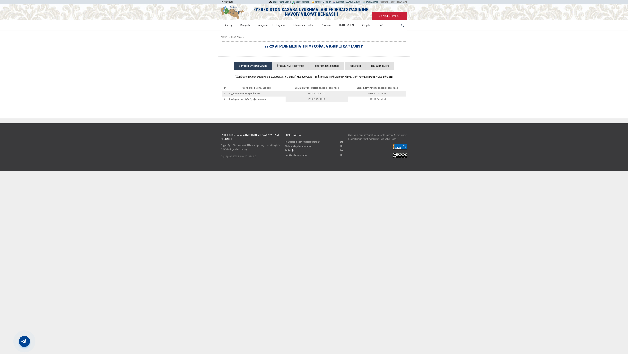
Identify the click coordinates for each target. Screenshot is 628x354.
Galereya (326, 25)
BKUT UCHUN (346, 25)
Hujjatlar (281, 25)
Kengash (245, 25)
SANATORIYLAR (389, 16)
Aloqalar (366, 25)
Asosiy (228, 25)
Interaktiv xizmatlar (303, 25)
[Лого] (232, 11)
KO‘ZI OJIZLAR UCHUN (281, 2)
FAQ (381, 25)
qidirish (402, 25)
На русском (227, 2)
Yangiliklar (263, 25)
